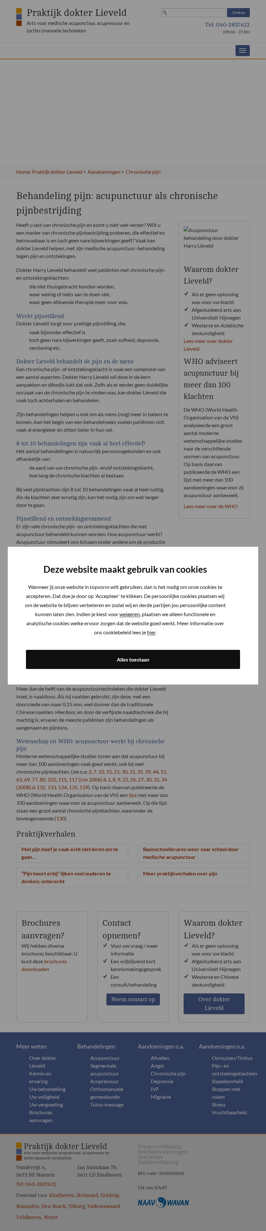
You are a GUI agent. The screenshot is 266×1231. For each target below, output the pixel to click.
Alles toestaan (133, 659)
